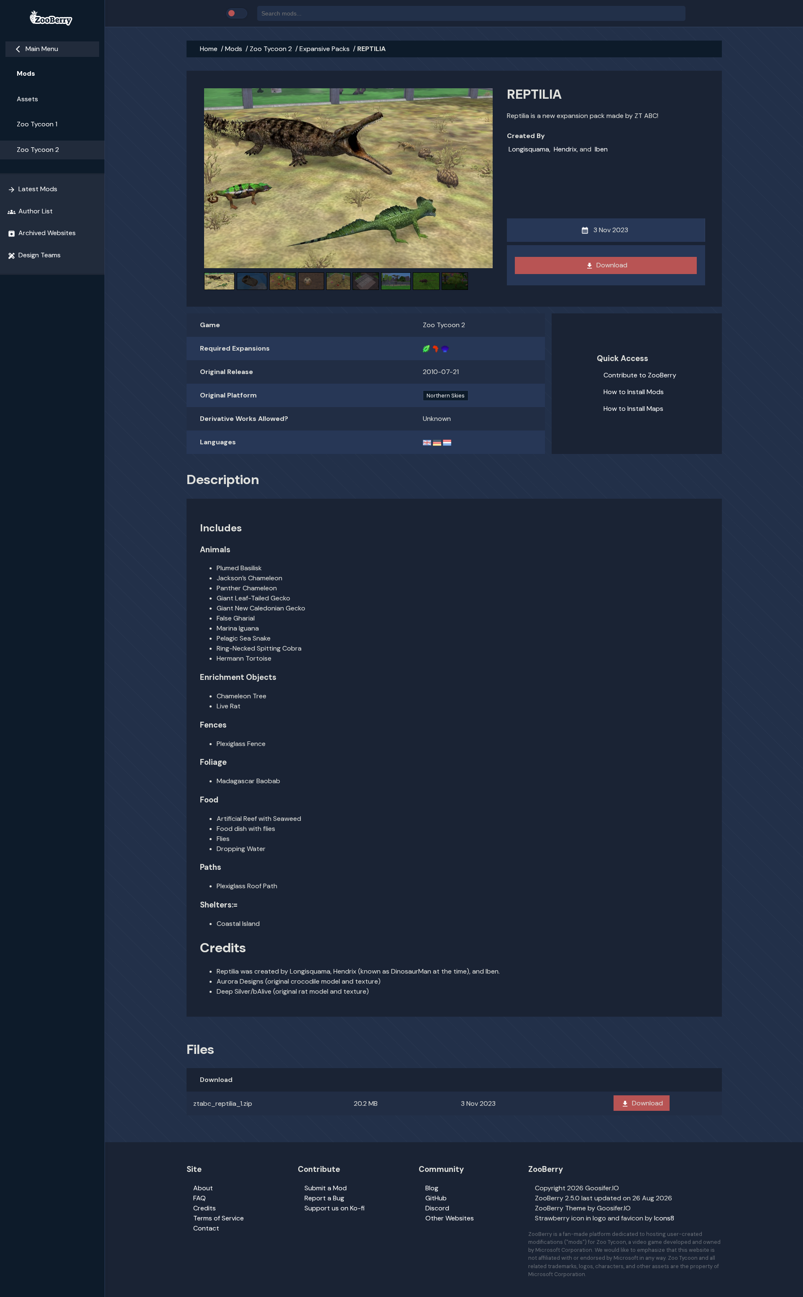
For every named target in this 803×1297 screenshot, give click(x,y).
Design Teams (34, 255)
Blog (431, 1188)
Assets (27, 99)
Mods (26, 73)
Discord (437, 1208)
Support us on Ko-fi (334, 1208)
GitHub (436, 1198)
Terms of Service (218, 1218)
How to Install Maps (633, 408)
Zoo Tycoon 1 (37, 124)
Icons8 (664, 1218)
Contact (206, 1228)
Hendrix (565, 149)
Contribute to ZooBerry (640, 375)
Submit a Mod (325, 1188)
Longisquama (529, 149)
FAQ (199, 1198)
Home (208, 48)
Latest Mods (32, 189)
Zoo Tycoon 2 (38, 149)
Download (606, 265)
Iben (601, 149)
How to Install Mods (634, 391)
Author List (30, 211)
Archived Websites (42, 233)
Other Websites (449, 1218)
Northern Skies (446, 395)
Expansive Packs (324, 48)
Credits (204, 1208)
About (203, 1188)
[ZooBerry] (52, 19)
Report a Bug (324, 1198)
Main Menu (37, 48)
